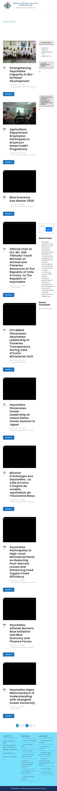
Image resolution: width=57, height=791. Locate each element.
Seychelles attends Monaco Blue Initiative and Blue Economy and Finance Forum (22, 633)
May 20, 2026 (13, 706)
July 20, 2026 (13, 153)
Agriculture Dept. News (18, 87)
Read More (8, 94)
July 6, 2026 (13, 204)
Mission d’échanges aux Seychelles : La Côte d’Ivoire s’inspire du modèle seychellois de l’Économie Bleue (22, 484)
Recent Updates (31, 87)
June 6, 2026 (13, 580)
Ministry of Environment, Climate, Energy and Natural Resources (27, 764)
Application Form (47, 56)
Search (43, 226)
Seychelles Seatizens (47, 773)
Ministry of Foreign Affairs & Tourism (27, 756)
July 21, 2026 (13, 84)
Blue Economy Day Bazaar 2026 (22, 199)
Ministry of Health (28, 751)
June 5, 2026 (13, 645)
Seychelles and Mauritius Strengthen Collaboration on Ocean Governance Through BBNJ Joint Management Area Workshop (48, 256)
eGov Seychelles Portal (26, 745)
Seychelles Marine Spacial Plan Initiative (45, 754)
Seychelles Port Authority (44, 748)
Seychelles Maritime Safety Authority (28, 772)
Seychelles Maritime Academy (28, 778)
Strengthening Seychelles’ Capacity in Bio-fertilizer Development (22, 74)
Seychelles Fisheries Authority (45, 741)
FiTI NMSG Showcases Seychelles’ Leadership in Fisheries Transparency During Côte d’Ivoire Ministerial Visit (21, 343)
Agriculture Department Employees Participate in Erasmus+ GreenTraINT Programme (20, 139)
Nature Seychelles (46, 769)
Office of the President (29, 740)
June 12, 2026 (13, 285)
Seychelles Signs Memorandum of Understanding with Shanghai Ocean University (22, 696)
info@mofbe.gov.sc (9, 753)
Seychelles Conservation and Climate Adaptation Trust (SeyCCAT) (46, 762)
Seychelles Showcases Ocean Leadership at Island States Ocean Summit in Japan (22, 414)
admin (23, 84)
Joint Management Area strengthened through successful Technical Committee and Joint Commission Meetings (47, 270)
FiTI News (14, 362)
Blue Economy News (17, 206)
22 (30, 725)
